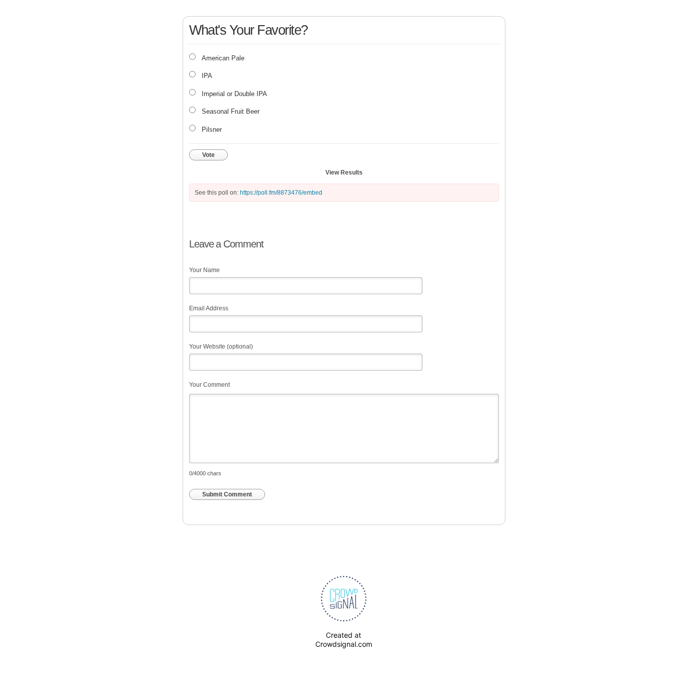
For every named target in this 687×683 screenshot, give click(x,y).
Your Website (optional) (221, 346)
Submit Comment (227, 494)
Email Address (208, 308)
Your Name (204, 270)
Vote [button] (208, 154)
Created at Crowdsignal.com (343, 639)
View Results (344, 172)
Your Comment (209, 384)
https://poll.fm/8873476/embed (281, 192)
